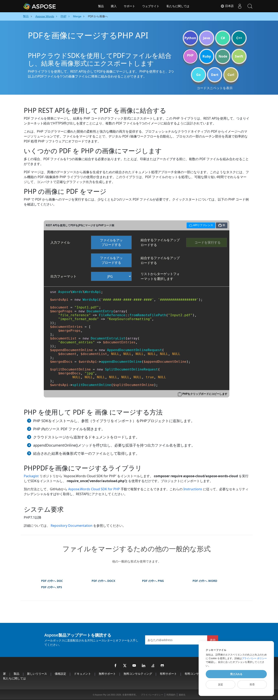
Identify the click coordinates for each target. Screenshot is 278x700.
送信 (213, 640)
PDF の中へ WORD (205, 581)
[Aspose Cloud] (50, 6)
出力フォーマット (63, 276)
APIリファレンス (200, 224)
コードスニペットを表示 (215, 88)
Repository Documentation (71, 525)
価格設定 (60, 674)
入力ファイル (60, 242)
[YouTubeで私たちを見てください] (134, 665)
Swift (239, 56)
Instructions (192, 489)
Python (190, 38)
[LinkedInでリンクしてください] (143, 665)
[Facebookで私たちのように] (115, 665)
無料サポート (107, 674)
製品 (101, 6)
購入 (114, 6)
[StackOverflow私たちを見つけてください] (153, 665)
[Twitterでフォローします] (125, 665)
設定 (220, 684)
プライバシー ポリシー (254, 658)
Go (198, 74)
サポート (129, 6)
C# (223, 38)
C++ (239, 38)
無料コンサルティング (138, 674)
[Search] (249, 6)
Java (206, 38)
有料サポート (168, 674)
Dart (214, 74)
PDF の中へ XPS (51, 587)
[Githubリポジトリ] (162, 665)
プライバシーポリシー (152, 694)
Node (223, 56)
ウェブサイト (150, 6)
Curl (231, 74)
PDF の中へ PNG (153, 581)
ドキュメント (82, 674)
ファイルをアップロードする (111, 242)
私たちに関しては (177, 6)
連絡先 (182, 694)
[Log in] (239, 6)
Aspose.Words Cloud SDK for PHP (94, 489)
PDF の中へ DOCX (103, 581)
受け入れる (236, 674)
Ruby (206, 56)
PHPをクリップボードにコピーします (204, 394)
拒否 (252, 684)
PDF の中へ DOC (52, 581)
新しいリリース (37, 674)
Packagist (31, 476)
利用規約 (170, 694)
